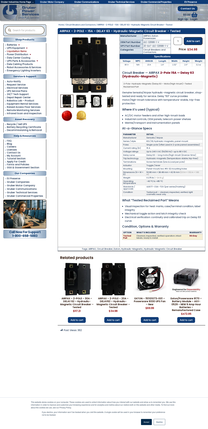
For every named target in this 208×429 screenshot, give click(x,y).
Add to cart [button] (77, 319)
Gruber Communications (22, 189)
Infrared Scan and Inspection (24, 113)
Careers (11, 146)
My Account (14, 155)
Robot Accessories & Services (24, 67)
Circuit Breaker (105, 248)
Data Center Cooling (18, 57)
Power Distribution (17, 54)
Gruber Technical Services (22, 192)
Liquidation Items (17, 51)
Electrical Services (17, 87)
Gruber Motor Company (21, 185)
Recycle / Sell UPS (17, 124)
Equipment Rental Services (22, 103)
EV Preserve (13, 178)
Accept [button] (146, 422)
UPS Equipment (16, 47)
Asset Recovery (25, 119)
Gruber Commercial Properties (25, 196)
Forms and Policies (18, 164)
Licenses (12, 149)
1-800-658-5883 (25, 236)
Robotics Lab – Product (20, 100)
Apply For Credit (16, 161)
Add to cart (193, 41)
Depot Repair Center (19, 97)
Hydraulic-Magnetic (132, 248)
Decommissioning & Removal (24, 130)
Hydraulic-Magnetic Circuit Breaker (163, 248)
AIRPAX (147, 35)
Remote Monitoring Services (23, 110)
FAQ (9, 140)
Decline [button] (159, 422)
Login (193, 19)
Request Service (16, 84)
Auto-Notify (14, 81)
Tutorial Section (16, 158)
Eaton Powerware (150, 37)
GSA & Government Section (23, 167)
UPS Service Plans (17, 91)
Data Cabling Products (20, 64)
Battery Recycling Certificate (24, 127)
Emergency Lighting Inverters (24, 70)
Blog (9, 143)
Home (61, 25)
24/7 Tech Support (18, 94)
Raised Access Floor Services (24, 107)
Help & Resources (25, 136)
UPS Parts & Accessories (21, 60)
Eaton (117, 248)
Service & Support (24, 76)
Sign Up (183, 19)
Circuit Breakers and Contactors (81, 25)
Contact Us (188, 8)
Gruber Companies (18, 182)
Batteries (12, 44)
